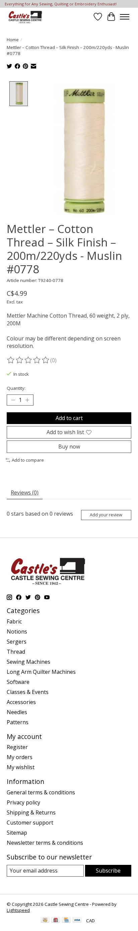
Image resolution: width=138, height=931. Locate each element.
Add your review (106, 515)
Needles (17, 712)
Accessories (21, 702)
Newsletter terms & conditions (45, 842)
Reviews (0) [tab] (25, 492)
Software (18, 682)
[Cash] (45, 920)
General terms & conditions (41, 792)
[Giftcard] (56, 920)
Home (13, 40)
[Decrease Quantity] (13, 399)
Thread (16, 651)
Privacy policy (23, 802)
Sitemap (17, 832)
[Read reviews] (28, 360)
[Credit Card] (66, 920)
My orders (19, 757)
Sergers (16, 641)
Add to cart (69, 418)
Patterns (17, 722)
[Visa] (77, 920)
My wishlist (20, 767)
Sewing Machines (28, 661)
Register (17, 747)
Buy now (69, 446)
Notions (17, 631)
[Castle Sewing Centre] (25, 17)
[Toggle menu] (124, 17)
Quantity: (16, 388)
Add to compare (28, 460)
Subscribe (108, 870)
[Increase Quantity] (27, 399)
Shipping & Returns (31, 812)
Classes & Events (28, 692)
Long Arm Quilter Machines (41, 672)
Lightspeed (18, 910)
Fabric (14, 621)
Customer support (30, 822)
